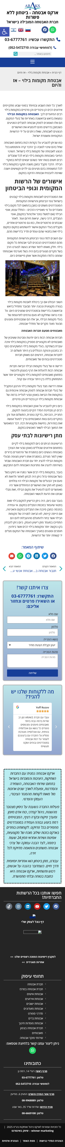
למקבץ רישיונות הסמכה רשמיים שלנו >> (33, 956)
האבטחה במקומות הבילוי (23, 114)
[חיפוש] (16, 54)
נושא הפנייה (51, 639)
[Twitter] (46, 906)
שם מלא (53, 614)
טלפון (54, 627)
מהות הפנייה (50, 652)
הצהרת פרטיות (10, 1140)
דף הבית (56, 72)
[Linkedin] (28, 906)
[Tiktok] (9, 906)
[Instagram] (18, 906)
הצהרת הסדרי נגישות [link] (51, 1140)
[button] (53, 556)
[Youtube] (37, 906)
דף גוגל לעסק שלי (32, 922)
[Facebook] (45, 29)
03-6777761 (29, 1077)
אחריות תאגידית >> (32, 962)
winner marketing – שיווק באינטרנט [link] (33, 1130)
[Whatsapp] (52, 29)
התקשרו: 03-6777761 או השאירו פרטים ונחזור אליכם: (32, 601)
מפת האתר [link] (29, 1140)
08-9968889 (29, 1100)
